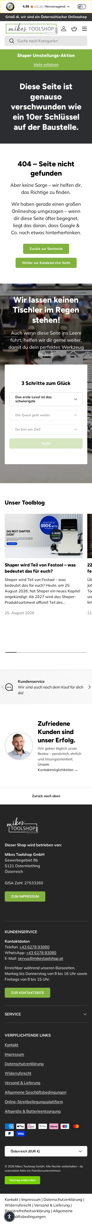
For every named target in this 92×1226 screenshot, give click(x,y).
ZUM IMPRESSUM (25, 896)
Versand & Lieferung (22, 1082)
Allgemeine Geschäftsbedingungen (35, 1092)
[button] (74, 28)
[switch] (82, 6)
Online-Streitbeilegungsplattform (34, 1101)
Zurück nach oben (46, 796)
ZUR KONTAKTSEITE (27, 993)
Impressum (14, 1054)
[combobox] (46, 41)
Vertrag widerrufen (22, 1180)
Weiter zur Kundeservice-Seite (46, 263)
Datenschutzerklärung (24, 1063)
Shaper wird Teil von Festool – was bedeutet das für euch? (40, 568)
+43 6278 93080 (34, 947)
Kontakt (11, 1044)
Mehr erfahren (46, 64)
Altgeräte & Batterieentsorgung (33, 1111)
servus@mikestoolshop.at (40, 958)
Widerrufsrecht (18, 1073)
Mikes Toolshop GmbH (29, 1166)
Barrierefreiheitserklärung (27, 1210)
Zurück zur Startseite (46, 249)
